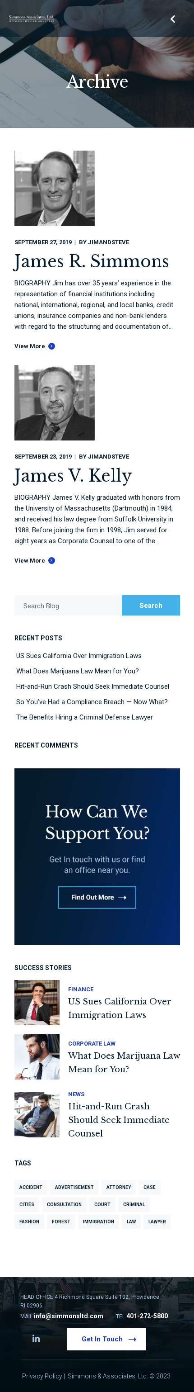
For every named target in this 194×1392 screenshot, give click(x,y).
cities (26, 1204)
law (131, 1221)
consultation (64, 1204)
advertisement (74, 1187)
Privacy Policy (42, 1376)
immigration (98, 1221)
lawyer (157, 1221)
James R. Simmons (91, 261)
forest (61, 1221)
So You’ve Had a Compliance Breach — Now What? (92, 702)
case (149, 1187)
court (102, 1204)
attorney (118, 1187)
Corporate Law (91, 1043)
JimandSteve (108, 242)
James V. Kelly (73, 476)
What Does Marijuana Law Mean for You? (77, 671)
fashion (29, 1221)
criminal (134, 1204)
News (76, 1094)
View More (29, 346)
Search (150, 605)
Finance (80, 989)
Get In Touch (102, 1339)
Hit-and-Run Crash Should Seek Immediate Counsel (92, 686)
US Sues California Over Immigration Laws (79, 656)
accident (30, 1187)
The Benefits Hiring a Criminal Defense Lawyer (84, 717)
